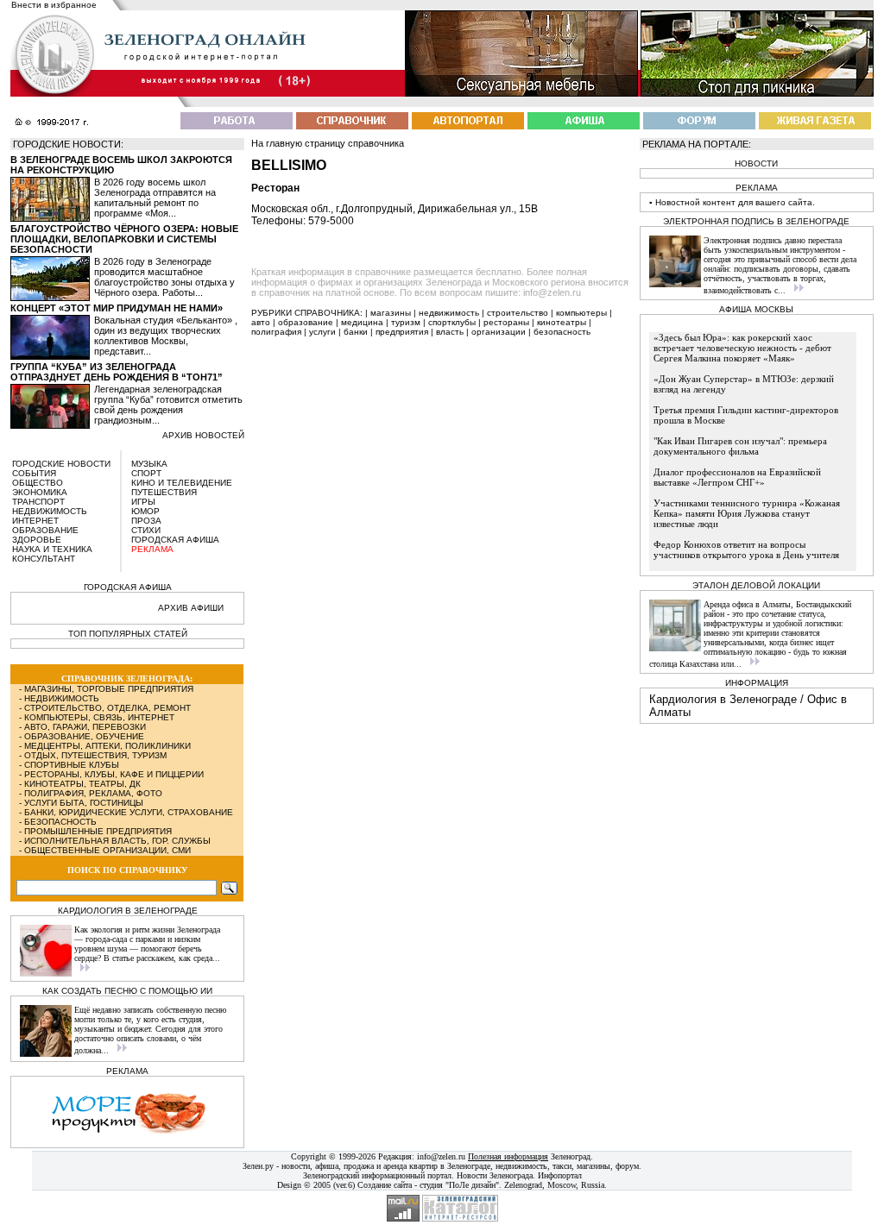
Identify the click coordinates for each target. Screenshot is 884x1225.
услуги (322, 331)
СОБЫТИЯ (34, 473)
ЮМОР (145, 511)
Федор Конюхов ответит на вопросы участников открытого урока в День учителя (746, 549)
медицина (362, 322)
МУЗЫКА (149, 463)
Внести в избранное (54, 4)
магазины (390, 312)
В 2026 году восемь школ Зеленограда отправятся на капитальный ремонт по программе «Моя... (155, 197)
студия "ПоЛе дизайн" (459, 1185)
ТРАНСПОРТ (38, 501)
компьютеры (581, 312)
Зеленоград (570, 1156)
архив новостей (203, 435)
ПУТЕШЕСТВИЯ (164, 492)
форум (627, 1166)
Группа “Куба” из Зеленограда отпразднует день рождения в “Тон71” (116, 371)
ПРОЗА (146, 520)
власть (450, 331)
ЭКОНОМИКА (39, 492)
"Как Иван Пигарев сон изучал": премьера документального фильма (740, 446)
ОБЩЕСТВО (37, 482)
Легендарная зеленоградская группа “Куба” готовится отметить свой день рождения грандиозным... (168, 404)
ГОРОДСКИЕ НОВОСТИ (61, 463)
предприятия (402, 331)
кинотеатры (561, 322)
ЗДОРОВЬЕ (36, 539)
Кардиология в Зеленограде (723, 699)
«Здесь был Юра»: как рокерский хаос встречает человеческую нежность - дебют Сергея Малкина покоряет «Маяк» (742, 347)
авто (260, 322)
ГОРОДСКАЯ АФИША (175, 539)
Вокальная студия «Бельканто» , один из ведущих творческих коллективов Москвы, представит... (165, 335)
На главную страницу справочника (327, 143)
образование (305, 322)
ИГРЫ (143, 501)
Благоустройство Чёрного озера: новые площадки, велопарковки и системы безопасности (124, 238)
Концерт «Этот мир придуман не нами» (116, 308)
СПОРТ (146, 473)
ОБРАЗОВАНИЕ (45, 530)
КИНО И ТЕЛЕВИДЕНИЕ (181, 482)
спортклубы (452, 322)
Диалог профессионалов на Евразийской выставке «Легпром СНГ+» (737, 477)
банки (356, 331)
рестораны (506, 322)
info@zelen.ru (441, 1156)
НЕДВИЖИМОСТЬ (49, 511)
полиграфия (276, 331)
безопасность (562, 331)
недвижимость (449, 312)
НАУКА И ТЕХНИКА (52, 549)
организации (498, 331)
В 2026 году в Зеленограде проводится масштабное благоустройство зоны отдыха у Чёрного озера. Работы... (164, 277)
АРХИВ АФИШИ (191, 607)
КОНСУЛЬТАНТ (43, 558)
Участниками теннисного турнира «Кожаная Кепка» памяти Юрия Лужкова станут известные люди (747, 513)
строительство (517, 312)
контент (719, 202)
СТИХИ (146, 530)
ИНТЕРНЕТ (35, 520)
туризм (405, 322)
